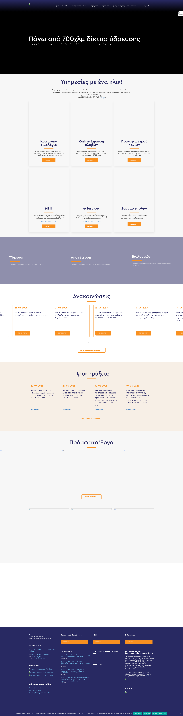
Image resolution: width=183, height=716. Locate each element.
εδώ (147, 676)
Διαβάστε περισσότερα (159, 713)
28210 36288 (36, 656)
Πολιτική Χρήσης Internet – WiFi (40, 693)
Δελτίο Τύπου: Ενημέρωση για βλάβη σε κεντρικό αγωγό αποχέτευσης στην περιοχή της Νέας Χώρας (152, 315)
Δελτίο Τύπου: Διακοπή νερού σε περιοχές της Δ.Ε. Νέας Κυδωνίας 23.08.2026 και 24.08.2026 (109, 315)
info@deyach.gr (39, 658)
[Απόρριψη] (181, 713)
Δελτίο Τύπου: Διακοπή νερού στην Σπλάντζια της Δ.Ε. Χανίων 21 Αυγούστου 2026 (69, 315)
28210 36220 (46, 654)
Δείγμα (102, 98)
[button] (48, 160)
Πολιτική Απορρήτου (36, 688)
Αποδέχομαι (137, 713)
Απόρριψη (147, 713)
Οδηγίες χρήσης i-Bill (48, 221)
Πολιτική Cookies (35, 690)
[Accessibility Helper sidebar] (180, 13)
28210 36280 (36, 654)
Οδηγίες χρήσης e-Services (91, 221)
